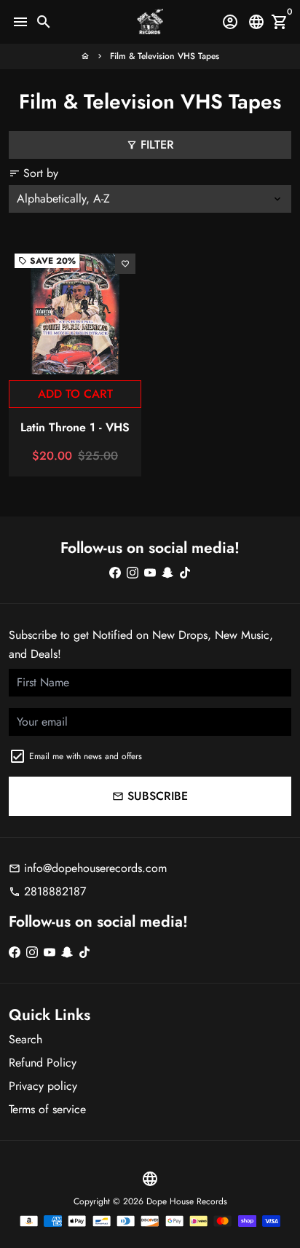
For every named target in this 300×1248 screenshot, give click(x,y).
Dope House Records (186, 1201)
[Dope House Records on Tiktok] (185, 572)
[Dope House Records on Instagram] (132, 572)
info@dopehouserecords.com (88, 868)
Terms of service (47, 1109)
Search (25, 1039)
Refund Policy (42, 1062)
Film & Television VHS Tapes (164, 56)
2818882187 (47, 891)
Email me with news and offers (85, 756)
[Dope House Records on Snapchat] (167, 572)
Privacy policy (43, 1086)
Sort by (33, 173)
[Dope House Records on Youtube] (150, 572)
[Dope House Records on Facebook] (115, 572)
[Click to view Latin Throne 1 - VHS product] (75, 314)
